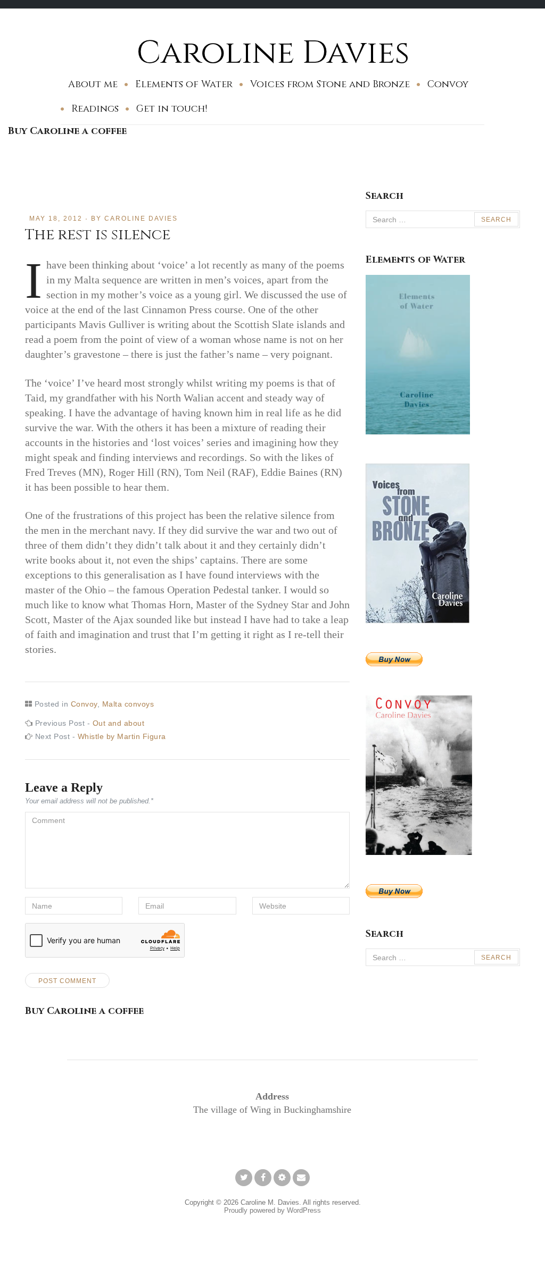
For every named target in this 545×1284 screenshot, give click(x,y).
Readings (95, 108)
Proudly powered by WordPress (272, 1210)
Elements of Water (184, 84)
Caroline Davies (272, 52)
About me (93, 84)
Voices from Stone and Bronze (330, 84)
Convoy (447, 84)
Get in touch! (171, 108)
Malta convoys (128, 704)
